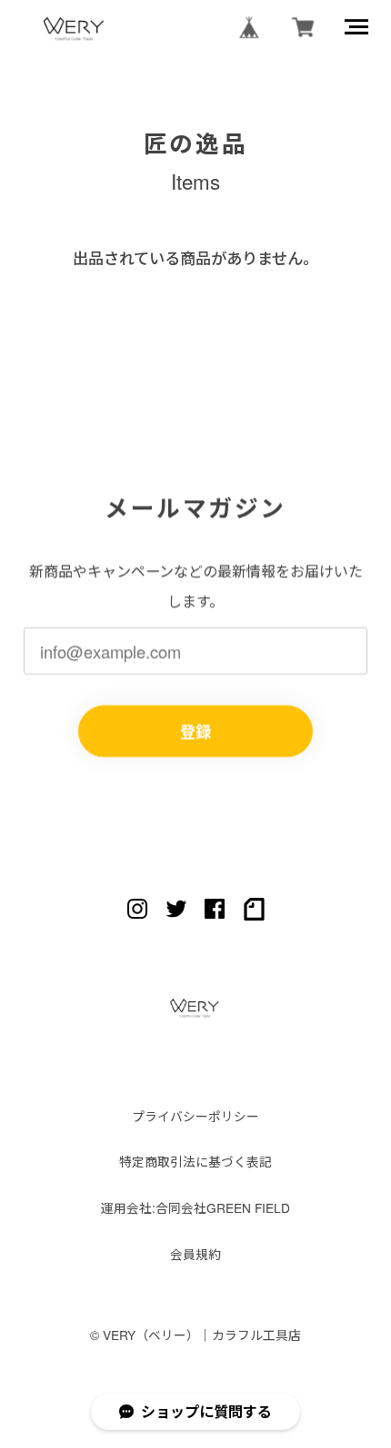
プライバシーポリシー (195, 1116)
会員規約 (195, 1254)
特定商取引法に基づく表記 (195, 1161)
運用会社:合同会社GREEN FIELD (195, 1208)
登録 (195, 731)
